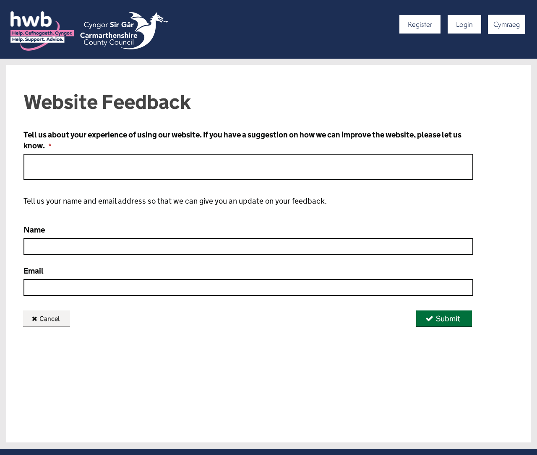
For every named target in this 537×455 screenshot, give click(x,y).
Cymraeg (506, 24)
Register (420, 24)
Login (464, 24)
